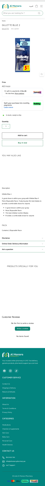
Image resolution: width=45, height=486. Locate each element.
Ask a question (7, 249)
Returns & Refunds (8, 392)
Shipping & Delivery (9, 388)
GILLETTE (5, 29)
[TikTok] (16, 371)
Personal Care (7, 441)
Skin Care (5, 433)
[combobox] (22, 13)
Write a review (22, 328)
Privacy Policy (7, 412)
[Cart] (36, 6)
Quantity (5, 121)
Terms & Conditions (9, 408)
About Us (5, 404)
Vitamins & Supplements (10, 429)
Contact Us (6, 384)
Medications (6, 425)
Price (4, 82)
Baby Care (5, 437)
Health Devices (7, 445)
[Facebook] (4, 371)
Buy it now (22, 142)
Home (4, 21)
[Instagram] (10, 371)
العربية (31, 6)
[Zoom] (42, 74)
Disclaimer (6, 238)
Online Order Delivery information (15, 243)
